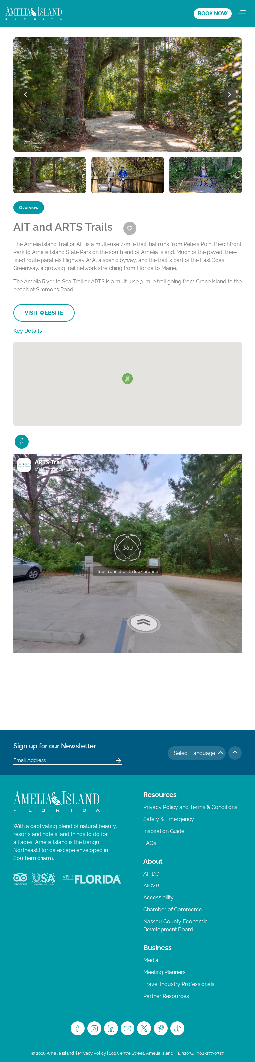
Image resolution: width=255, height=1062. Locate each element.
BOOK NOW (213, 13)
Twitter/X (144, 1028)
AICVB (151, 886)
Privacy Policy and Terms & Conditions (190, 807)
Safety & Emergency (168, 819)
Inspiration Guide (163, 831)
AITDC (151, 874)
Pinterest (161, 1028)
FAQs (149, 843)
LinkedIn (111, 1028)
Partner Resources (166, 996)
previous (25, 94)
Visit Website (44, 313)
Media (150, 960)
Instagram (94, 1028)
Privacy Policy (92, 1053)
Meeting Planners (164, 972)
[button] (127, 379)
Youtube (127, 1028)
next (229, 94)
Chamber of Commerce (172, 909)
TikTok (177, 1028)
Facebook (78, 1028)
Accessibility (158, 897)
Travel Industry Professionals (178, 984)
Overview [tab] (29, 207)
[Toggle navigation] (241, 13)
